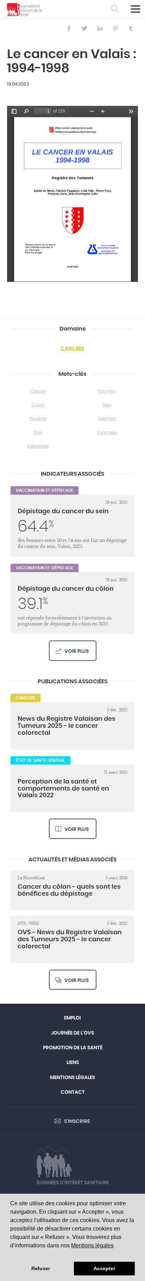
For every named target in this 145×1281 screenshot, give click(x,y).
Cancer (38, 391)
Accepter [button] (104, 1268)
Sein (107, 405)
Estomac (107, 418)
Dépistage (38, 446)
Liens (73, 1062)
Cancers (72, 348)
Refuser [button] (40, 1268)
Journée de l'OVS (72, 1033)
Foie (38, 433)
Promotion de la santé (72, 1047)
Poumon (107, 391)
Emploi (72, 1018)
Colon (38, 405)
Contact (73, 1092)
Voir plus (76, 651)
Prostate (38, 418)
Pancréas (107, 433)
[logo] (24, 9)
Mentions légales (92, 1245)
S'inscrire (77, 1121)
